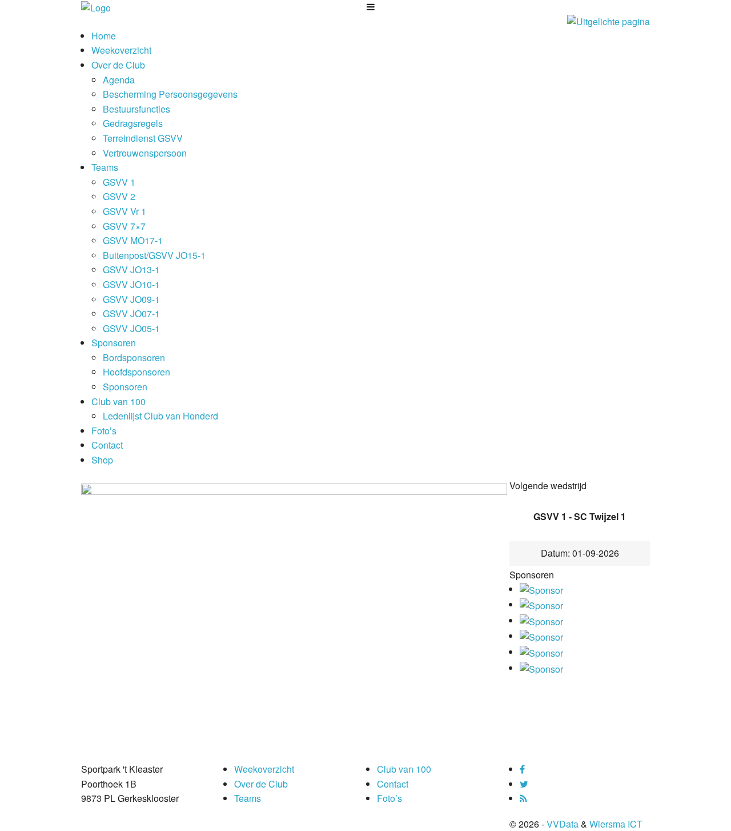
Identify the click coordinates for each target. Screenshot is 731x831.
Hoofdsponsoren (136, 371)
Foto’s (104, 430)
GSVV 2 (119, 196)
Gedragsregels (133, 123)
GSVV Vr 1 (124, 211)
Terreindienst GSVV (143, 138)
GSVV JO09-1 (131, 299)
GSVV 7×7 (124, 226)
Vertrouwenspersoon (145, 152)
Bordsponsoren (134, 357)
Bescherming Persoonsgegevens (170, 94)
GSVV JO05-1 (131, 328)
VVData (563, 823)
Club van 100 (118, 401)
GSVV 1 (119, 182)
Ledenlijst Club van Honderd (160, 415)
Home (103, 35)
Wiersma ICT (615, 823)
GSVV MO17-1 (133, 240)
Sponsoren (113, 342)
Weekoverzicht (121, 50)
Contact (107, 445)
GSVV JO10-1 (131, 284)
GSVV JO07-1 (131, 313)
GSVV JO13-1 (131, 269)
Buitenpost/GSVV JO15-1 (154, 255)
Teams (104, 167)
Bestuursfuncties (136, 108)
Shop (102, 459)
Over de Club (118, 64)
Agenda (119, 79)
